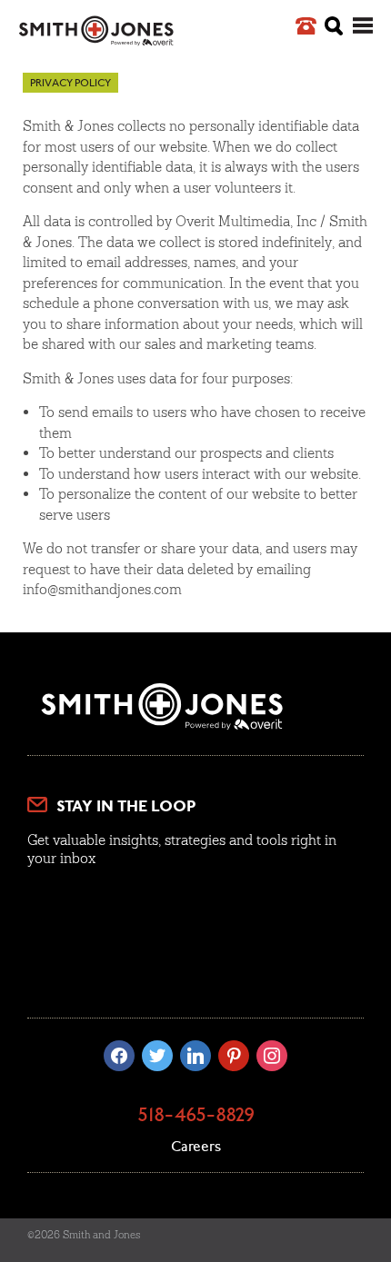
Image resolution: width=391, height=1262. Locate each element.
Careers (196, 1147)
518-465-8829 (196, 1117)
